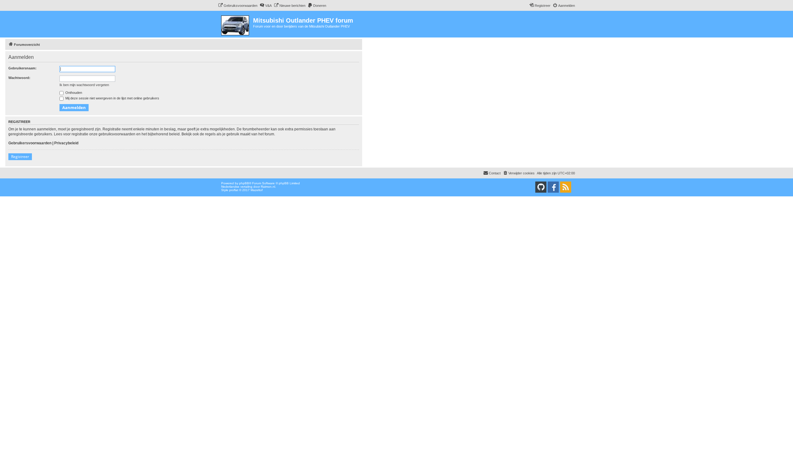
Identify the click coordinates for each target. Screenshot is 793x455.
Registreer (20, 156)
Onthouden (73, 92)
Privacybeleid (66, 143)
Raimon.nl (268, 186)
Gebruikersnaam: (22, 68)
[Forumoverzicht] (235, 24)
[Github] (540, 187)
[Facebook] (553, 187)
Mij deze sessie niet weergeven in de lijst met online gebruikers (111, 98)
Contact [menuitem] (495, 173)
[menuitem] (237, 5)
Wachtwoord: (19, 78)
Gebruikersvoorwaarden (29, 143)
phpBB (244, 183)
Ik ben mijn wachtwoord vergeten (84, 85)
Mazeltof (257, 190)
